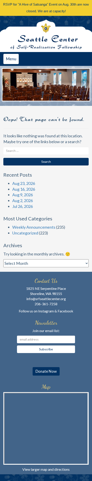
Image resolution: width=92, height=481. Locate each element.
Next (84, 83)
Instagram (46, 311)
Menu (12, 60)
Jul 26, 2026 (22, 206)
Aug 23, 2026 (23, 183)
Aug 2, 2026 (22, 200)
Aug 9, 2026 (22, 194)
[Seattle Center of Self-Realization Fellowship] (46, 34)
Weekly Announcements (33, 227)
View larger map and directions (46, 469)
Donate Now (46, 371)
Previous (7, 83)
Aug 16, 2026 (23, 189)
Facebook (65, 311)
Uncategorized (25, 232)
